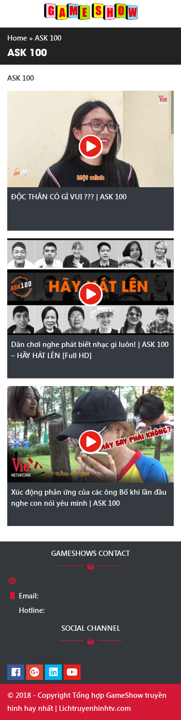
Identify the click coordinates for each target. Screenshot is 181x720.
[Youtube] (72, 673)
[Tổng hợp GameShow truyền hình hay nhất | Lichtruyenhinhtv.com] (91, 10)
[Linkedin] (53, 673)
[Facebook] (15, 673)
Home (17, 37)
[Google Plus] (34, 673)
